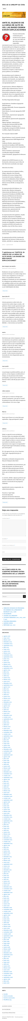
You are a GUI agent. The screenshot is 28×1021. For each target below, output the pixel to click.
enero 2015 (6, 836)
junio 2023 (6, 673)
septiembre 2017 (8, 777)
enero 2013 (6, 862)
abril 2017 (6, 787)
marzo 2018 (7, 766)
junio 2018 (6, 760)
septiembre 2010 (8, 892)
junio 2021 (6, 707)
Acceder (6, 994)
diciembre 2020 (8, 715)
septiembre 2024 (8, 657)
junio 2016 (6, 805)
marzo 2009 (7, 924)
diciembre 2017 (8, 772)
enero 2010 (6, 905)
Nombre (5, 538)
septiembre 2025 (8, 645)
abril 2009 (6, 922)
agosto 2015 (7, 822)
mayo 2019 (6, 743)
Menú (4, 8)
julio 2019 (6, 739)
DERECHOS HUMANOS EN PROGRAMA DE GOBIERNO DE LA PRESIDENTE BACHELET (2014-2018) (14, 609)
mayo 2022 (7, 692)
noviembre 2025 (8, 643)
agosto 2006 (7, 979)
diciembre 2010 (8, 887)
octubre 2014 (7, 841)
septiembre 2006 (8, 977)
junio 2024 (6, 658)
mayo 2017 (6, 785)
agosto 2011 (7, 871)
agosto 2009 (7, 915)
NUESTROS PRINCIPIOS (10, 621)
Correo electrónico (8, 545)
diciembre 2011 (7, 870)
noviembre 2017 (8, 773)
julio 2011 (6, 873)
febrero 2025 (7, 653)
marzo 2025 (7, 651)
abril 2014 (6, 849)
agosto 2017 (7, 779)
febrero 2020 (7, 726)
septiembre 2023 (8, 668)
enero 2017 (6, 792)
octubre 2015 (7, 819)
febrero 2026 (7, 640)
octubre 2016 (7, 798)
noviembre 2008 (8, 932)
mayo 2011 (6, 877)
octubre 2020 (7, 717)
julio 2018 (6, 758)
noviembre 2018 (8, 751)
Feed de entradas (8, 996)
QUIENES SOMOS (8, 623)
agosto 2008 (7, 937)
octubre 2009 (7, 911)
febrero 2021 (7, 711)
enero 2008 (7, 951)
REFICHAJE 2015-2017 (9, 625)
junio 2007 (6, 960)
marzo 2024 (7, 662)
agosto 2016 (7, 802)
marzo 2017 (7, 788)
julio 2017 (6, 781)
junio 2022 (6, 690)
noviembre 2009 (8, 909)
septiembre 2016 (8, 800)
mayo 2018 (6, 762)
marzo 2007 (7, 966)
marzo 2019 (7, 745)
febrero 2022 (7, 698)
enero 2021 (6, 713)
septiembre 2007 (8, 954)
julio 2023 (6, 672)
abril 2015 (6, 830)
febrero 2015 (7, 834)
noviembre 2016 (8, 796)
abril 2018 (6, 764)
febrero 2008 (7, 949)
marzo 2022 (7, 696)
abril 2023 (6, 675)
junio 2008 (6, 941)
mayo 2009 (7, 920)
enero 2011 (6, 885)
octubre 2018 (7, 753)
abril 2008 (6, 945)
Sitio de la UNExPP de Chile (13, 5)
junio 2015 (6, 826)
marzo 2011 (7, 881)
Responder (5, 290)
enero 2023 (7, 681)
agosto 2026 (7, 636)
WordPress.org (7, 999)
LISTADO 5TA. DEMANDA (10, 615)
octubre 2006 (7, 975)
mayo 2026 (7, 638)
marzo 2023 (7, 677)
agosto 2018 (7, 756)
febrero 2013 (7, 860)
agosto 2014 (7, 845)
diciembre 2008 (8, 930)
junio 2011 (6, 875)
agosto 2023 (7, 670)
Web (3, 552)
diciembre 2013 (8, 856)
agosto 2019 (7, 738)
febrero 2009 (7, 926)
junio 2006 (6, 983)
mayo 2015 (6, 828)
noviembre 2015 (8, 817)
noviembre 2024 (8, 655)
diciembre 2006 (8, 971)
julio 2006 (6, 981)
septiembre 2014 (8, 843)
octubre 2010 (7, 890)
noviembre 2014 (8, 839)
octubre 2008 (7, 934)
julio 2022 (6, 689)
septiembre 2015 (8, 821)
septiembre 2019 (8, 736)
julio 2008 (6, 939)
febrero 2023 (7, 679)
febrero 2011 (7, 883)
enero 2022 (7, 700)
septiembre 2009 (8, 913)
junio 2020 (6, 723)
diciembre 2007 (8, 952)
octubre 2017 (7, 775)
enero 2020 (7, 728)
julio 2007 (6, 958)
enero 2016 (7, 813)
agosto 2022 (7, 687)
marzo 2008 (7, 947)
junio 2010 (6, 898)
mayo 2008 (7, 943)
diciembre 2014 (8, 837)
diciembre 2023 (8, 666)
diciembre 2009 (8, 907)
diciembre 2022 (8, 683)
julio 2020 (6, 721)
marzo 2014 (7, 851)
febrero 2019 (7, 747)
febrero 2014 (7, 853)
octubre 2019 (7, 734)
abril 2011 (6, 879)
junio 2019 (6, 741)
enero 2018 (6, 770)
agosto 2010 (7, 894)
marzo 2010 (7, 903)
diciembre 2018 (8, 749)
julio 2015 (6, 824)
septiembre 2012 (8, 864)
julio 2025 (6, 647)
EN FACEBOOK (7, 613)
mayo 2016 (6, 807)
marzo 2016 (7, 809)
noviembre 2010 (8, 888)
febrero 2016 (7, 811)
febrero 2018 (7, 768)
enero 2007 (7, 969)
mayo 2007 (6, 962)
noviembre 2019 (8, 732)
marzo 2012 (7, 866)
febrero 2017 (7, 790)
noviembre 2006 (8, 973)
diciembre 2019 (8, 730)
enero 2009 (7, 928)
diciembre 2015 (8, 815)
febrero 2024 (7, 664)
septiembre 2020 (8, 719)
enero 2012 (6, 868)
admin (3, 244)
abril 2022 (6, 694)
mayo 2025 (7, 649)
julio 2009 (6, 917)
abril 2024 (6, 660)
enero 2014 (6, 854)
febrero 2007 (7, 968)
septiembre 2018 (8, 755)
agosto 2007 (7, 956)
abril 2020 (6, 724)
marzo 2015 (7, 832)
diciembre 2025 (8, 641)
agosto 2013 (7, 858)
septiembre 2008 (8, 936)
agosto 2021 (7, 706)
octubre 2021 (7, 704)
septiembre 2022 (8, 685)
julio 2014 (6, 847)
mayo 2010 (6, 900)
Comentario (6, 518)
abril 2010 (6, 902)
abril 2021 (6, 709)
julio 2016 (6, 804)
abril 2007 (6, 964)
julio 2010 (6, 896)
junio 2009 (6, 919)
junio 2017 (6, 783)
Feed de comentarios (9, 998)
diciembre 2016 (8, 794)
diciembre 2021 (8, 702)
